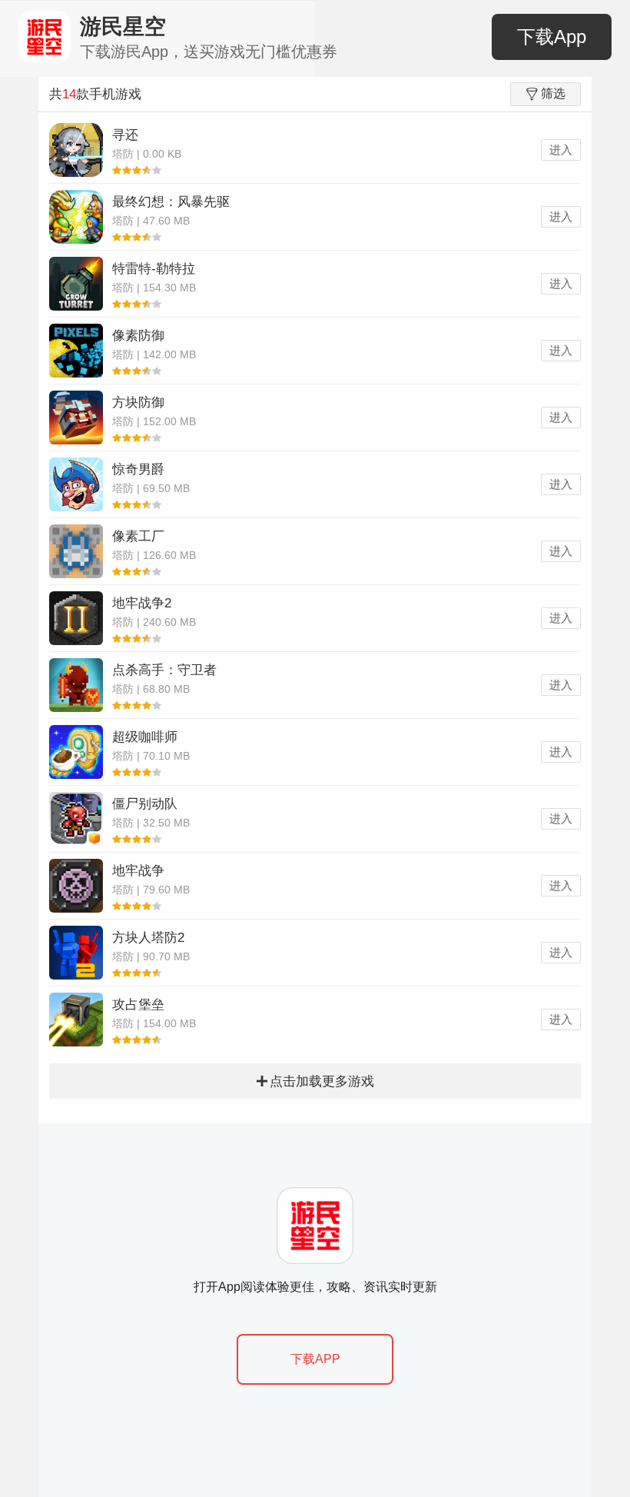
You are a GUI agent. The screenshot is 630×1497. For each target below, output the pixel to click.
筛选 (553, 93)
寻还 (125, 135)
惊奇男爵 (138, 469)
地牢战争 (138, 870)
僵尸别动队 (144, 804)
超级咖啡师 (144, 737)
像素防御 (138, 335)
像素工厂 (138, 536)
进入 (560, 149)
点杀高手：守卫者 (164, 670)
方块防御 (138, 402)
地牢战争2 (141, 603)
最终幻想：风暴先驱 (171, 202)
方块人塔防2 (148, 937)
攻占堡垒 (138, 1004)
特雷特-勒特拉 (153, 268)
